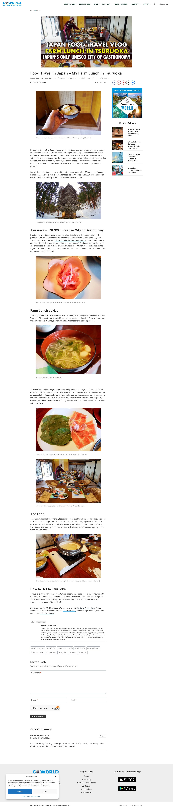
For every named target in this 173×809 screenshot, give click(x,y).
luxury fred (62, 652)
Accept (20, 791)
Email (73, 700)
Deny (45, 791)
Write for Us (122, 805)
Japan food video (37, 652)
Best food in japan (37, 648)
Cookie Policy (26, 796)
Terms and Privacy (36, 796)
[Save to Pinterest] (119, 83)
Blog (38, 10)
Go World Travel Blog (85, 608)
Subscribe (164, 4)
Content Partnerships (86, 783)
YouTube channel (47, 613)
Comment (36, 673)
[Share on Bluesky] (133, 83)
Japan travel (51, 652)
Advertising (86, 779)
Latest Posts (41, 622)
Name (34, 700)
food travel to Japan (65, 648)
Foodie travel (80, 648)
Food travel (51, 648)
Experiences (86, 792)
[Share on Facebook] (114, 83)
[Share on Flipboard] (124, 83)
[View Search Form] (154, 4)
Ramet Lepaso (37, 735)
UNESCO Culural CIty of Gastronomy (70, 240)
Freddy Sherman (39, 82)
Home (32, 10)
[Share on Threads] (128, 83)
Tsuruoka (72, 652)
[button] (56, 776)
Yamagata (82, 652)
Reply (102, 736)
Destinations (86, 789)
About (33, 622)
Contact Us (86, 786)
